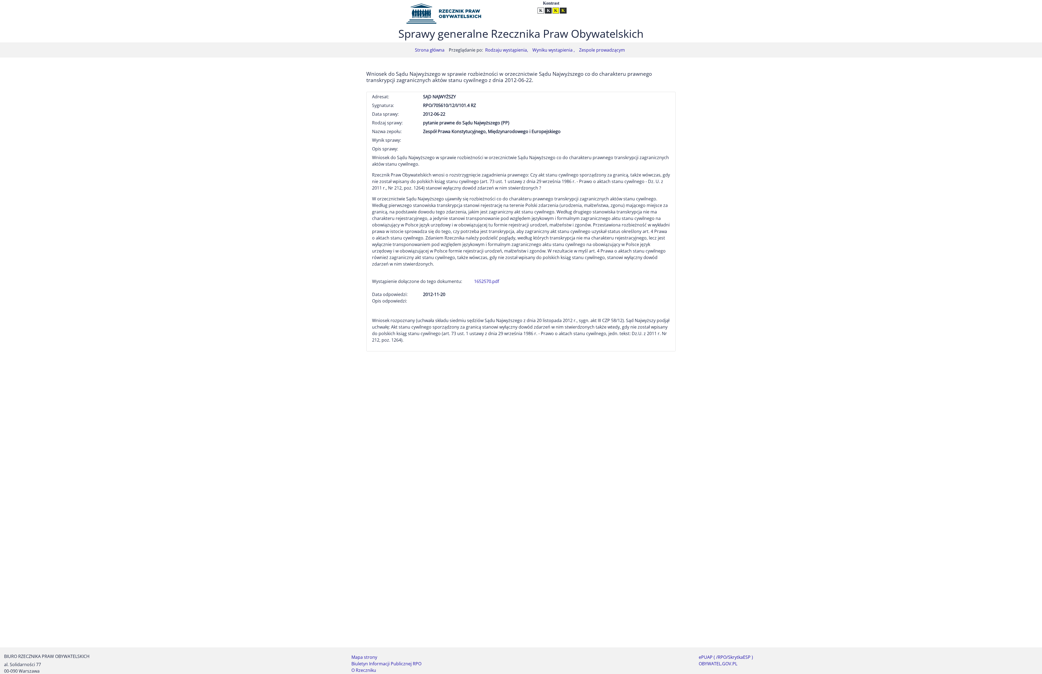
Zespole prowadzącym (602, 50)
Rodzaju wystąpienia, (506, 50)
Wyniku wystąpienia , (553, 50)
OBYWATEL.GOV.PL (718, 664)
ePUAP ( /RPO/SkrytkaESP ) (726, 657)
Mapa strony (364, 657)
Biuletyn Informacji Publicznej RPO (386, 664)
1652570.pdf (486, 281)
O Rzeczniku (363, 670)
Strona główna (429, 50)
